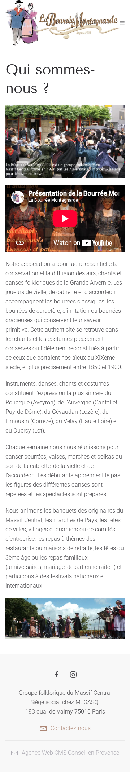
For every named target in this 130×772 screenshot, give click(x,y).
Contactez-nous (71, 728)
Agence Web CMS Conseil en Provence (70, 752)
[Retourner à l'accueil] (62, 23)
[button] (122, 22)
